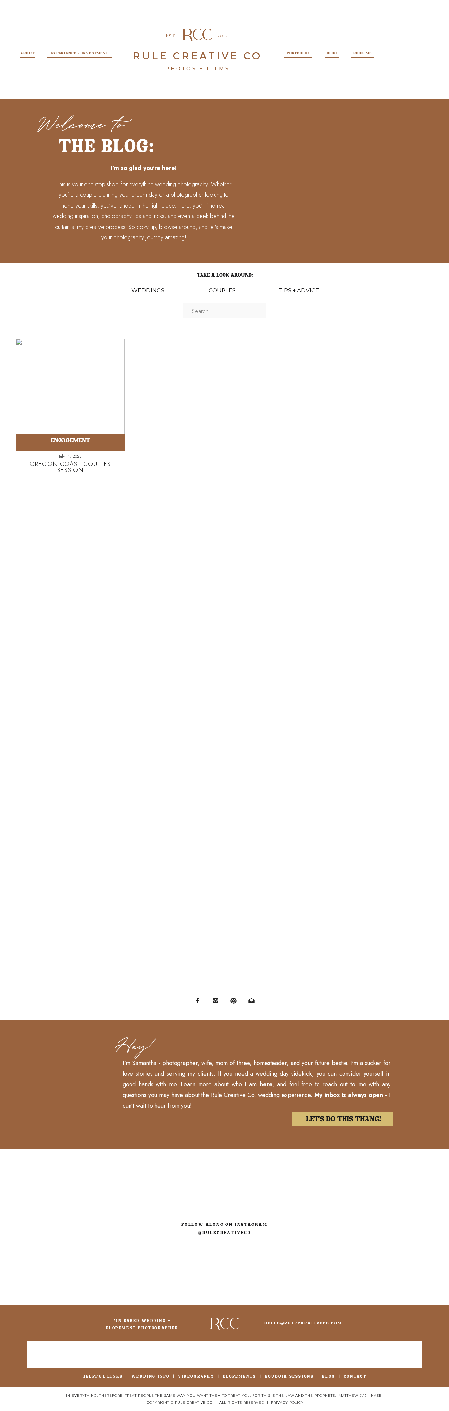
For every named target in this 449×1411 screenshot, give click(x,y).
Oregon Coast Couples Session (70, 467)
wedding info (150, 1376)
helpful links (103, 1376)
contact (355, 1376)
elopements (239, 1376)
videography (196, 1376)
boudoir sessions (289, 1376)
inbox (332, 1095)
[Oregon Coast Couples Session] (70, 388)
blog (328, 1376)
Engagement (70, 440)
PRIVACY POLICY (287, 1402)
